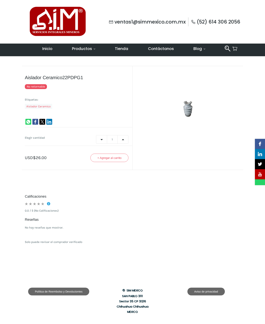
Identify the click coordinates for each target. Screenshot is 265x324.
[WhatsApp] (28, 122)
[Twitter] (42, 122)
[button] (58, 291)
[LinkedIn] (49, 122)
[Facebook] (35, 122)
